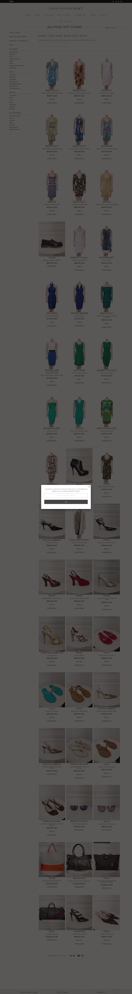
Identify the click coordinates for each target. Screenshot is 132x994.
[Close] (89, 486)
